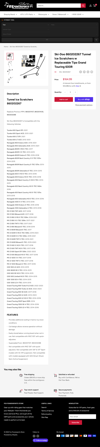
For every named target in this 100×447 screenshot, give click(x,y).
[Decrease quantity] (65, 92)
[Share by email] (91, 71)
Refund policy (46, 414)
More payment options (83, 105)
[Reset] (96, 40)
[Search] (83, 5)
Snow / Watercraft (59, 14)
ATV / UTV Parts (26, 14)
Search (44, 407)
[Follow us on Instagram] (37, 436)
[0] (94, 5)
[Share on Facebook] (80, 71)
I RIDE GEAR (76, 14)
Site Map (44, 417)
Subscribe (75, 422)
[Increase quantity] (75, 92)
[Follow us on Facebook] (34, 436)
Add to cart (63, 99)
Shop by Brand (9, 14)
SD (55, 72)
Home (6, 47)
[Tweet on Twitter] (88, 71)
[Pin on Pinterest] (84, 71)
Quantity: (58, 92)
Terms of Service (47, 411)
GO (47, 39)
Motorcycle (42, 14)
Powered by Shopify (10, 435)
